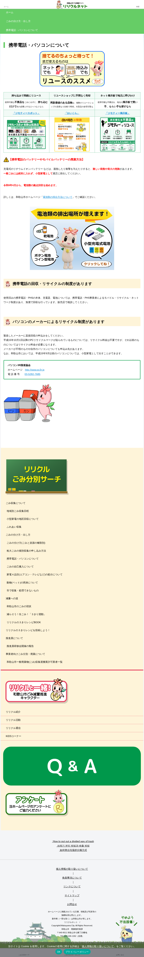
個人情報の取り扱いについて (72, 868)
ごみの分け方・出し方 (17, 534)
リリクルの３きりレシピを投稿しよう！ (27, 630)
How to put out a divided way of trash (73, 841)
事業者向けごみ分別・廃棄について (25, 654)
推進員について (14, 638)
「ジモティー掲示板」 (117, 113)
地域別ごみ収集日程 (18, 511)
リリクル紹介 (13, 711)
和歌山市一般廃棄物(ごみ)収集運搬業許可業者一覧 (35, 661)
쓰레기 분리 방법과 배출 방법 (73, 845)
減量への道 (11, 598)
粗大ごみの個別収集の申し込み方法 (26, 550)
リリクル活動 (13, 719)
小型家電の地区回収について (23, 518)
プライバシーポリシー (77, 951)
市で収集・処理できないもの (23, 590)
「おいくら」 (72, 113)
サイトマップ (72, 895)
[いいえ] (139, 949)
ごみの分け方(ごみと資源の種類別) (26, 542)
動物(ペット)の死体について (22, 582)
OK (58, 951)
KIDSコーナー (13, 736)
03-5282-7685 (32, 374)
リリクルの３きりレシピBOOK (24, 622)
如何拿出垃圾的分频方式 (73, 850)
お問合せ (72, 904)
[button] (134, 610)
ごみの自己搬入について (20, 566)
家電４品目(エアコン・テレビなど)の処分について (35, 574)
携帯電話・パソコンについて (23, 558)
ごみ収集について (15, 503)
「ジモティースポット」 (26, 113)
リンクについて (72, 886)
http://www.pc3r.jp (34, 369)
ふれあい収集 (14, 526)
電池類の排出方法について (57, 197)
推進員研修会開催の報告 (20, 646)
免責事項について (72, 877)
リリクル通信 (13, 728)
